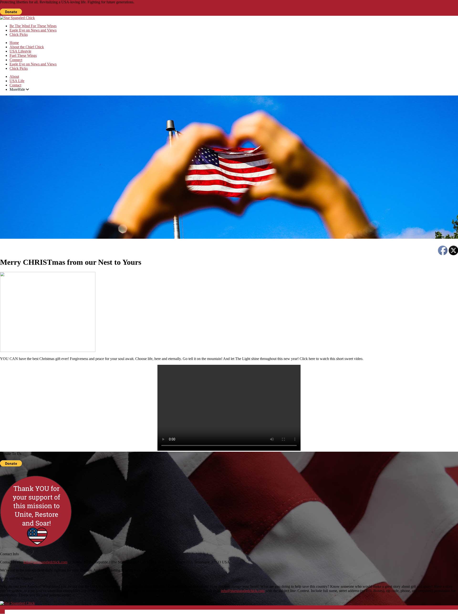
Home (14, 43)
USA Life (17, 81)
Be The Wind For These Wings (33, 26)
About (14, 76)
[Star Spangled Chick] (17, 18)
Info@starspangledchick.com (45, 562)
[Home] (2, 6)
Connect (16, 60)
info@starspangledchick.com (243, 591)
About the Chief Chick (27, 47)
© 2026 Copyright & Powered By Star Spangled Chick (41, 607)
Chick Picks (19, 34)
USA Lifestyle (20, 51)
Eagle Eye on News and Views (33, 30)
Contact (15, 85)
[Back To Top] (2, 612)
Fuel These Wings (23, 55)
